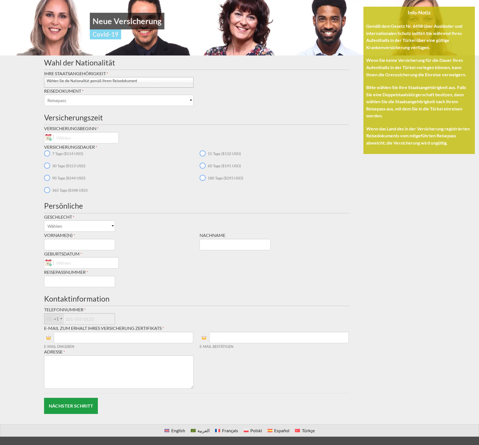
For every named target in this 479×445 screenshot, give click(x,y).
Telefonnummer (65, 309)
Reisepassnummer (66, 272)
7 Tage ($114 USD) (67, 153)
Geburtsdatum (63, 253)
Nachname (212, 235)
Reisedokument (63, 90)
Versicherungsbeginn (71, 128)
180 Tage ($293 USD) (225, 178)
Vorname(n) (59, 235)
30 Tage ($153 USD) (68, 165)
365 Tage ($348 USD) (70, 190)
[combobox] (54, 318)
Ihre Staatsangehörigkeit (76, 73)
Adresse (54, 351)
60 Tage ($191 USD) (224, 165)
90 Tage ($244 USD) (68, 178)
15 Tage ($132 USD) (224, 153)
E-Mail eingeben (59, 346)
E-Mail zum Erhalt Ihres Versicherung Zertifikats (104, 328)
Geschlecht (59, 216)
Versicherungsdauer (70, 147)
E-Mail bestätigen (216, 346)
